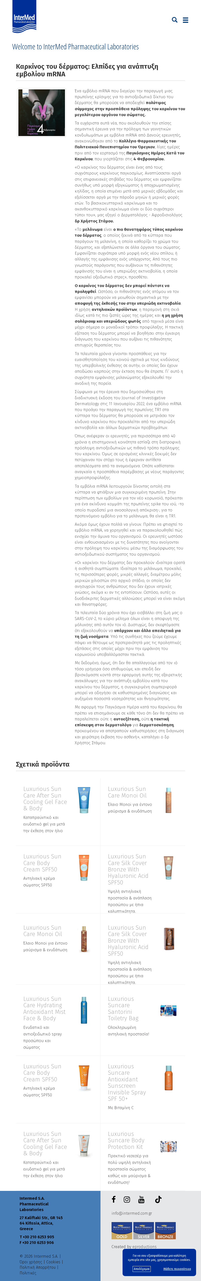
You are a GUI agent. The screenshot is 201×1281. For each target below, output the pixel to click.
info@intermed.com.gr (132, 1213)
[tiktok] (157, 1200)
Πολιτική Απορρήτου (38, 1267)
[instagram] (128, 1200)
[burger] (185, 20)
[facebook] (115, 1200)
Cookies (53, 1262)
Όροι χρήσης (31, 1262)
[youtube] (142, 1200)
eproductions (144, 1246)
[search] (174, 19)
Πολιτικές (28, 1273)
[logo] (25, 16)
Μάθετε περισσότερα (177, 1269)
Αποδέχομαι (142, 1269)
